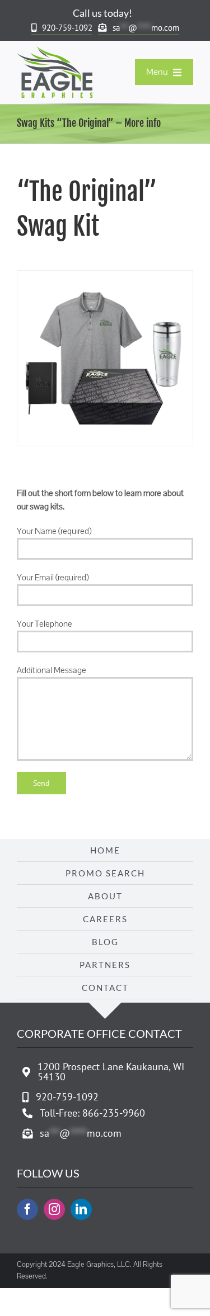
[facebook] (27, 1209)
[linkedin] (81, 1209)
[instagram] (54, 1209)
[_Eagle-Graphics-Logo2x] (54, 50)
